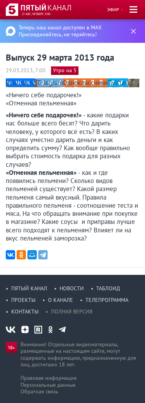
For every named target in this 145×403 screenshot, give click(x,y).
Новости (72, 288)
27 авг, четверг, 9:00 (36, 14)
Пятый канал (29, 288)
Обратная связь (39, 391)
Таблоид (108, 288)
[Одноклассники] (21, 254)
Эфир (113, 9)
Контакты (25, 311)
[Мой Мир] (32, 254)
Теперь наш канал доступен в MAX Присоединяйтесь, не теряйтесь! (60, 31)
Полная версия (71, 311)
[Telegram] (43, 254)
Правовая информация (48, 377)
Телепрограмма (106, 299)
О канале (60, 299)
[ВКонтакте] (10, 254)
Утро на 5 (65, 70)
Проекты (23, 299)
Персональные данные (47, 384)
